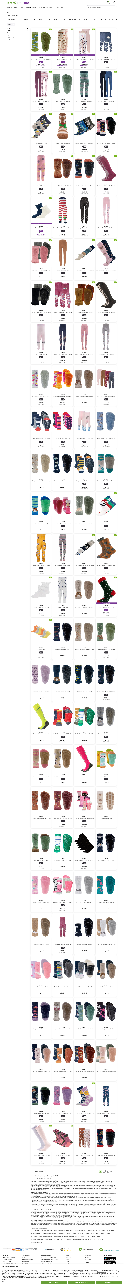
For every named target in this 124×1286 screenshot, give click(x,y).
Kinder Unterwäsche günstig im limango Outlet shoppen (74, 1236)
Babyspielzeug (46, 1224)
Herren (9, 35)
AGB (23, 1257)
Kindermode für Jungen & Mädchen (82, 1239)
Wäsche (36, 1220)
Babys (8, 28)
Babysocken (113, 1223)
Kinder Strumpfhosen (83, 1233)
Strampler (75, 1193)
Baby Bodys (56, 1230)
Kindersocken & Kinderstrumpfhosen (101, 1233)
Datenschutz (25, 1261)
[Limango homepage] (12, 3)
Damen (9, 33)
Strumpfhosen (48, 1223)
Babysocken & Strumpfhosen (69, 1230)
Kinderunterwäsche (92, 1230)
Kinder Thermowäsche (36, 1242)
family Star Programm (9, 1257)
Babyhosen (110, 1230)
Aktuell (87, 1257)
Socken (77, 1216)
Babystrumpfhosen (71, 1233)
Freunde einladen (7, 1259)
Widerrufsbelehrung (27, 1259)
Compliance (25, 1263)
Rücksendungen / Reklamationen (49, 1259)
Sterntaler (59, 1239)
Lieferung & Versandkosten (48, 1257)
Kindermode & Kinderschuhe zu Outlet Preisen (43, 1239)
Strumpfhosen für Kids (37, 1236)
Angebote (68, 1257)
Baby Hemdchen (52, 1233)
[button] (114, 3)
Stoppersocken (95, 1236)
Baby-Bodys (107, 1223)
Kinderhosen (102, 1230)
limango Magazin (7, 1261)
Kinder (8, 30)
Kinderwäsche (46, 1200)
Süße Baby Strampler (46, 1230)
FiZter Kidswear (35, 1230)
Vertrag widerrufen (46, 1263)
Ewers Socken (67, 1239)
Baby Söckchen (48, 1236)
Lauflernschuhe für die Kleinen (39, 1233)
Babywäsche (81, 1230)
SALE (8, 39)
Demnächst (88, 1259)
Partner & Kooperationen (9, 1263)
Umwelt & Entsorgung (47, 1261)
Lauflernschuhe (34, 1224)
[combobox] (101, 7)
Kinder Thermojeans (98, 1239)
